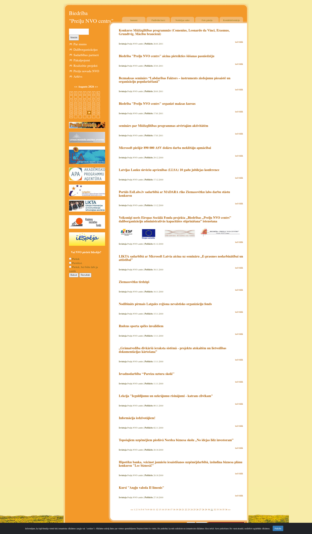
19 (177, 509)
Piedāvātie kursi (158, 20)
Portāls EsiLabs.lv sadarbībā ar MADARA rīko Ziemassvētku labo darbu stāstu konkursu (174, 193)
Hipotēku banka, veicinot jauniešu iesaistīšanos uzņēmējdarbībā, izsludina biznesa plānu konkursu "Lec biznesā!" (180, 464)
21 (183, 509)
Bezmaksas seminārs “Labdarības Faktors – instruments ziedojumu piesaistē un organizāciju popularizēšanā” (174, 80)
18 (174, 509)
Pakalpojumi (81, 60)
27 (200, 509)
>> (229, 509)
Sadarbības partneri (86, 55)
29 (206, 509)
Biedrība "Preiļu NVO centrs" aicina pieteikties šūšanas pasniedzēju (166, 56)
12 (157, 509)
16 (168, 509)
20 (180, 509)
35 (223, 509)
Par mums (80, 44)
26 (197, 509)
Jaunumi (133, 20)
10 (151, 509)
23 (189, 509)
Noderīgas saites (183, 20)
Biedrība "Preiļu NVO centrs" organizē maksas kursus (157, 103)
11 (154, 509)
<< (132, 509)
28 (203, 509)
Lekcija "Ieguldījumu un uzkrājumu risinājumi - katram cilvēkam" (166, 395)
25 (194, 509)
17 (171, 509)
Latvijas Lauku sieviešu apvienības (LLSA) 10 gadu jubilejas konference (169, 169)
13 (160, 509)
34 (220, 509)
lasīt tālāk (239, 41)
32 (215, 509)
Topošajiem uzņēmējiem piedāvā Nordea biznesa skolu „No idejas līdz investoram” (176, 440)
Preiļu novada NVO (86, 71)
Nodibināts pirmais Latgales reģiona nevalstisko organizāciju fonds (165, 303)
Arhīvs (77, 76)
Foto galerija (207, 20)
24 (191, 509)
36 (226, 509)
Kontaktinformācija (231, 20)
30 (209, 509)
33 (217, 509)
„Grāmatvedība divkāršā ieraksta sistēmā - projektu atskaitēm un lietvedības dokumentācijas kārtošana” (172, 350)
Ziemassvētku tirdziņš (134, 281)
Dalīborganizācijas (85, 49)
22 (186, 509)
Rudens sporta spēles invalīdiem (141, 326)
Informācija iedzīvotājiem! (137, 417)
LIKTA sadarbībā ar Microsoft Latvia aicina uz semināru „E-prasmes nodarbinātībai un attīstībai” (181, 258)
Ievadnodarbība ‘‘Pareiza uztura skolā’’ (146, 373)
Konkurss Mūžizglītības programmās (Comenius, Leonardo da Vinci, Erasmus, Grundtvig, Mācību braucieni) (174, 32)
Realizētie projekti (85, 65)
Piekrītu (278, 528)
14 (163, 509)
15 (165, 509)
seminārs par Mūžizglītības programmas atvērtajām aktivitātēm (163, 125)
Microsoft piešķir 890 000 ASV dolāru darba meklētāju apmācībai (165, 147)
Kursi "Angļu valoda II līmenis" (141, 487)
